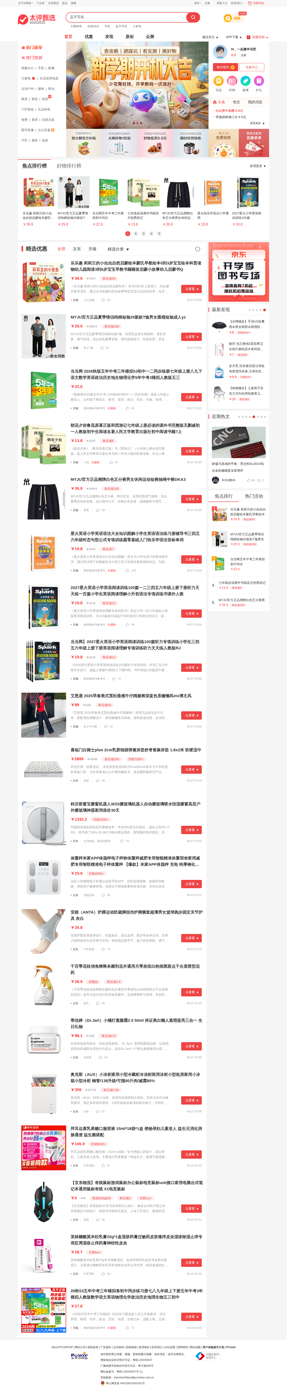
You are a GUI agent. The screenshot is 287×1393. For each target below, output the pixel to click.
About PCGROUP (62, 1347)
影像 (51, 68)
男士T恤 (88, 347)
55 (127, 841)
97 (116, 462)
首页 (68, 36)
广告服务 (105, 1347)
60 (111, 726)
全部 (61, 249)
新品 (64, 3)
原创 (130, 36)
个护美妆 (27, 109)
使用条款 (144, 1347)
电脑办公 (27, 68)
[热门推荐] (42, 47)
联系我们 (157, 1347)
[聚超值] (36, 19)
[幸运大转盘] (224, 143)
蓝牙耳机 (121, 26)
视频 (73, 3)
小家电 (137, 26)
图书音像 (27, 130)
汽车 (24, 140)
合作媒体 (118, 1347)
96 (103, 1003)
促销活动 (93, 26)
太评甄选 (53, 3)
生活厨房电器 (49, 78)
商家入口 (222, 3)
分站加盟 (169, 1347)
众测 (150, 36)
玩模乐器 (48, 119)
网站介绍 (80, 1347)
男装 (86, 510)
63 (107, 347)
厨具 (45, 99)
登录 (197, 3)
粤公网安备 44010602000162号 (125, 1383)
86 (133, 624)
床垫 (86, 780)
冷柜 (86, 1111)
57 (133, 1327)
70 (119, 678)
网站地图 (195, 1347)
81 (133, 408)
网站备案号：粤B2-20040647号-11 (121, 1371)
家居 (24, 99)
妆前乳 (88, 1057)
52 (108, 300)
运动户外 (27, 88)
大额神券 (76, 26)
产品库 (41, 3)
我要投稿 (258, 3)
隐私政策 (93, 1347)
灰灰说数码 (228, 480)
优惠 (89, 36)
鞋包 (51, 88)
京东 (77, 249)
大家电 (26, 78)
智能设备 (89, 895)
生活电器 (89, 841)
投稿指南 (131, 1347)
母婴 (24, 119)
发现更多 (256, 166)
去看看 (190, 289)
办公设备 (44, 130)
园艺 (86, 1003)
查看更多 (255, 123)
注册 (207, 3)
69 (103, 510)
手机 (107, 26)
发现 (109, 36)
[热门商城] (42, 58)
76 (108, 949)
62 (108, 1273)
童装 (35, 119)
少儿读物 (89, 300)
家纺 (35, 99)
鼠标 (86, 1219)
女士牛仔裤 (90, 726)
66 (108, 895)
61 (103, 1111)
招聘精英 (182, 1347)
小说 (86, 462)
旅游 (45, 140)
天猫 (92, 249)
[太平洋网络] (79, 1354)
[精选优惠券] (254, 143)
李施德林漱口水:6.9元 (227, 117)
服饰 (41, 88)
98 (253, 480)
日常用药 (89, 1165)
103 (133, 570)
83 (106, 1057)
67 (108, 1165)
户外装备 (89, 949)
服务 (35, 140)
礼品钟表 (44, 109)
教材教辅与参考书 (94, 408)
